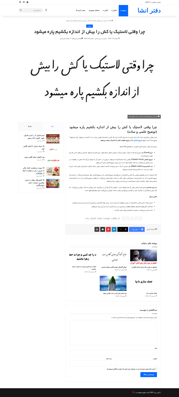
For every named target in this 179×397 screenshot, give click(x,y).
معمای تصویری (94, 10)
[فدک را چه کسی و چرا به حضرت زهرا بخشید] (82, 256)
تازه (52, 126)
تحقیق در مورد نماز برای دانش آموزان (144, 267)
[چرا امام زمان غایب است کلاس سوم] (113, 283)
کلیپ (106, 10)
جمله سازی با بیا (151, 293)
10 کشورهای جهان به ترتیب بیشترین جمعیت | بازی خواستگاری (34, 182)
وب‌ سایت (108, 358)
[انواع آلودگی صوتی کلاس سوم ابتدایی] (113, 257)
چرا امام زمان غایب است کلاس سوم (115, 293)
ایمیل (155, 358)
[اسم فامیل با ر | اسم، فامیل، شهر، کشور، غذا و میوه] (53, 138)
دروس (124, 10)
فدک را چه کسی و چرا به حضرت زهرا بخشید (84, 267)
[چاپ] (96, 229)
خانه (109, 21)
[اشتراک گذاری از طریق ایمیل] (102, 229)
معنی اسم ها (80, 10)
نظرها (30, 126)
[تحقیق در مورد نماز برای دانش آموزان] (143, 257)
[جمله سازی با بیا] (143, 283)
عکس (115, 10)
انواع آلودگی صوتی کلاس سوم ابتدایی (114, 267)
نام (155, 348)
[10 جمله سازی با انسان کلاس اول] (53, 149)
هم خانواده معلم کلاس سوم (34, 157)
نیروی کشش (138, 140)
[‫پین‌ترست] (108, 229)
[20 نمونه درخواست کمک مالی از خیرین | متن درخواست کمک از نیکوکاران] (53, 171)
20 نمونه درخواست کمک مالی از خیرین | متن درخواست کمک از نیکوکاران (33, 170)
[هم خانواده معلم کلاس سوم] (53, 160)
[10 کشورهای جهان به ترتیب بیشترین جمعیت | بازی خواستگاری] (53, 183)
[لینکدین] (114, 229)
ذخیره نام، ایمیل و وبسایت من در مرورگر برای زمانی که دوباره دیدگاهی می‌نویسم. (131, 369)
